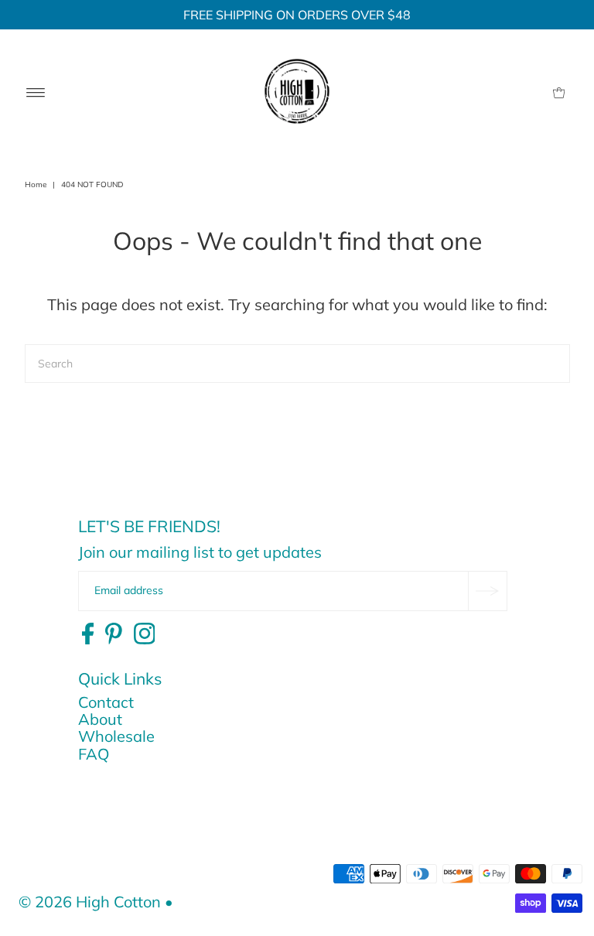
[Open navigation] (36, 91)
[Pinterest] (113, 634)
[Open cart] (558, 91)
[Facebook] (88, 634)
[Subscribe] (487, 591)
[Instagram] (144, 634)
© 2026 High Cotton (90, 901)
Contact (106, 702)
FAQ (93, 753)
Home (35, 184)
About (100, 719)
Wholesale (116, 736)
